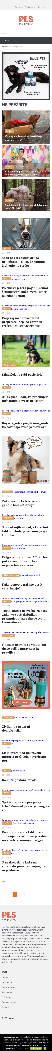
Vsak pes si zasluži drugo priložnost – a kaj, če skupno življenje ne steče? (23, 261)
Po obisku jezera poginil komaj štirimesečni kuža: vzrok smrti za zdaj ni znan (25, 292)
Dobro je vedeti (8, 987)
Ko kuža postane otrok (19, 780)
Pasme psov (8, 635)
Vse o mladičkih (10, 365)
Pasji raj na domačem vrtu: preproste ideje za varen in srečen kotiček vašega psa (22, 322)
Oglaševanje (30, 7)
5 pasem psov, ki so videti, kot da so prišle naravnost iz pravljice (24, 648)
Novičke (7, 248)
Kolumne (7, 492)
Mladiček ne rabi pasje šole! (22, 374)
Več (17, 1048)
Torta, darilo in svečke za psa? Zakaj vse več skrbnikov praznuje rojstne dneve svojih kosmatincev (24, 616)
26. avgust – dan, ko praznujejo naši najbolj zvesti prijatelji (25, 399)
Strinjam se (36, 1048)
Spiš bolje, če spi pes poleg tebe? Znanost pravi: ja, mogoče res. (26, 806)
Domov (5, 977)
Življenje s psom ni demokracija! (16, 728)
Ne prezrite (7, 982)
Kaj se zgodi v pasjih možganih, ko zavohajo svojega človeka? (25, 425)
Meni (6, 40)
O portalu (19, 7)
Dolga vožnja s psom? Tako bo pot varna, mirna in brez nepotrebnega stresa (24, 561)
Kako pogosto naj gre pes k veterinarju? (22, 586)
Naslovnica (7, 47)
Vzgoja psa (8, 518)
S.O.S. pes (6, 997)
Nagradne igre (44, 7)
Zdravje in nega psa (11, 575)
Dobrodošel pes (9, 1002)
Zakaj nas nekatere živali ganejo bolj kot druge (21, 503)
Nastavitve (24, 1048)
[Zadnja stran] (37, 894)
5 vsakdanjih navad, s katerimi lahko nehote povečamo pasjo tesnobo (25, 531)
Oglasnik (6, 1007)
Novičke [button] (9, 131)
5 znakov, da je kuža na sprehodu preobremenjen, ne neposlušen (23, 866)
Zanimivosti (7, 992)
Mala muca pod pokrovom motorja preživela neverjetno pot (24, 756)
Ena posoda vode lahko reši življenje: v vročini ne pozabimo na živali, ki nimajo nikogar (26, 836)
